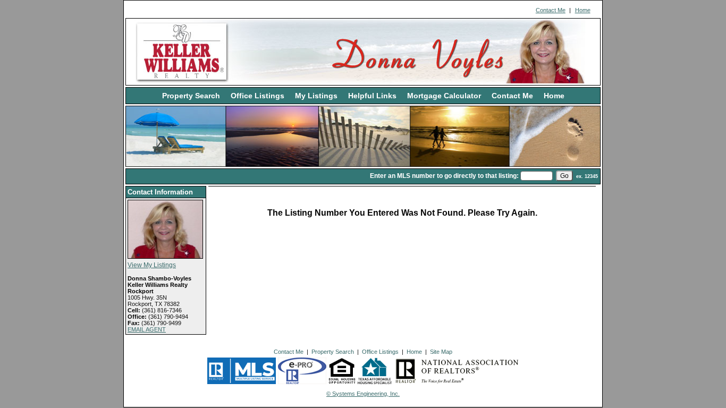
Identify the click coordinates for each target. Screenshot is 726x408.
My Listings (316, 95)
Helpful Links (372, 95)
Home (582, 10)
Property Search (191, 95)
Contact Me (550, 10)
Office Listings (257, 95)
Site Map (441, 351)
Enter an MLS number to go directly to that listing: (444, 176)
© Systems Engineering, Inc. (363, 393)
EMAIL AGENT (147, 329)
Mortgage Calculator (444, 95)
